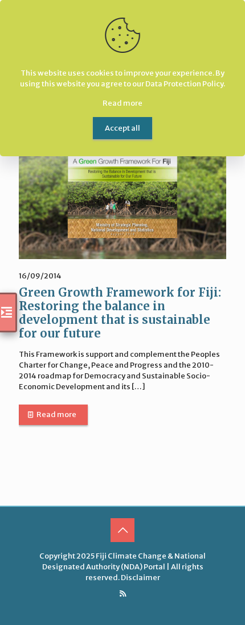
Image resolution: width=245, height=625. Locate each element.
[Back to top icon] (122, 530)
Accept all (122, 128)
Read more (56, 414)
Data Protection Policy (184, 84)
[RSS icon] (123, 593)
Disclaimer (140, 577)
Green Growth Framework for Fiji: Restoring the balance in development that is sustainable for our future (120, 312)
